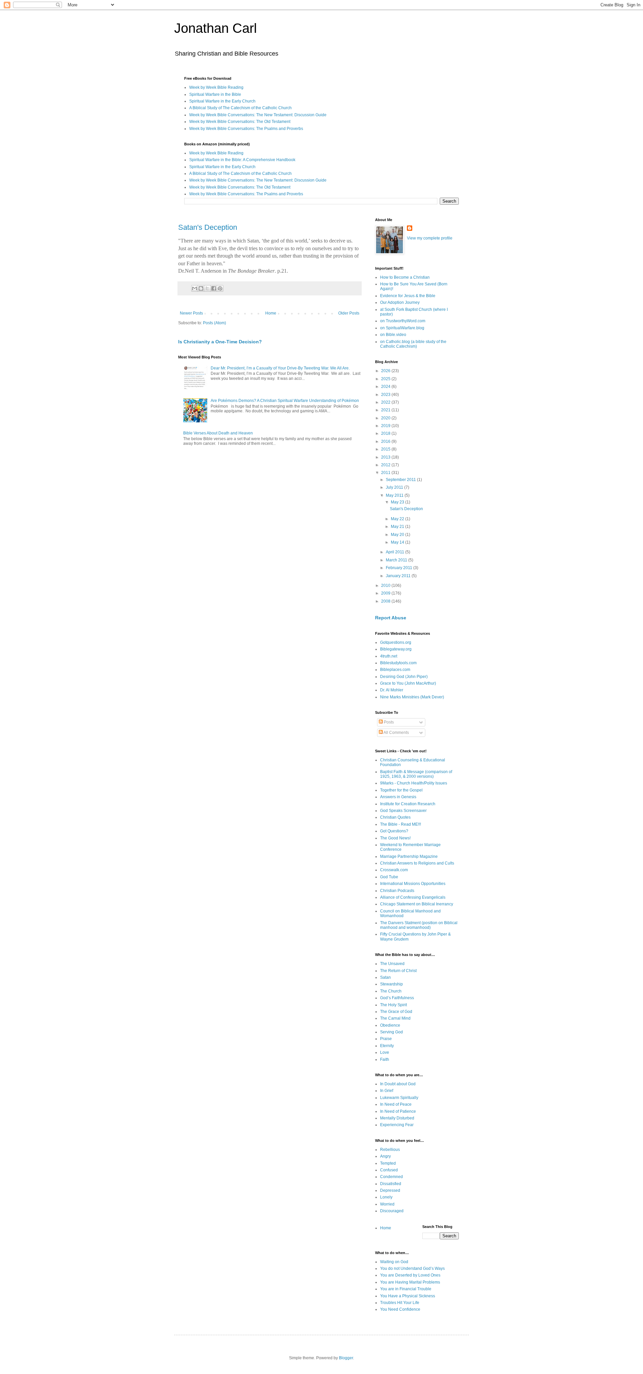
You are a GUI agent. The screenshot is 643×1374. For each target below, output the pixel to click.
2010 (386, 585)
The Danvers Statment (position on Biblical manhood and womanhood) (418, 925)
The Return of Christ (398, 970)
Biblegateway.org (396, 649)
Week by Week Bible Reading (216, 87)
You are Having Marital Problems (410, 1282)
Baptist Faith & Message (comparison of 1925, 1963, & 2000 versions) (416, 774)
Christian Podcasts (397, 890)
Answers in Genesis (398, 797)
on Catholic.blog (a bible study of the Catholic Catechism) (413, 344)
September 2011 (401, 479)
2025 (386, 378)
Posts (388, 722)
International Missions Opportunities (412, 883)
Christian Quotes (395, 817)
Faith (384, 1059)
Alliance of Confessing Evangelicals (412, 897)
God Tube (389, 877)
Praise (386, 1038)
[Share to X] (207, 288)
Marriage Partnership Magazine (409, 856)
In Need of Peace (396, 1104)
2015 (386, 449)
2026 (386, 370)
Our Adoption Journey (400, 302)
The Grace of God (396, 1011)
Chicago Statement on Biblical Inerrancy (416, 904)
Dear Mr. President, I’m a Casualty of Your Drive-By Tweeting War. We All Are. (280, 368)
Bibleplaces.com (395, 669)
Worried (387, 1204)
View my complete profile (429, 238)
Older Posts (348, 313)
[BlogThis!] (201, 288)
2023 (386, 394)
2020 (386, 418)
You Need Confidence (400, 1309)
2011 (386, 472)
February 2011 (399, 567)
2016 (386, 441)
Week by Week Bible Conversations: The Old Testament (239, 121)
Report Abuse (390, 617)
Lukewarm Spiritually (399, 1097)
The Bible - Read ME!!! (400, 824)
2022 (386, 402)
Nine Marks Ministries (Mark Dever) (412, 697)
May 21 (398, 526)
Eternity (387, 1045)
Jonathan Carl (215, 28)
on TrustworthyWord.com (402, 321)
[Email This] (194, 288)
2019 (386, 425)
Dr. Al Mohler (391, 690)
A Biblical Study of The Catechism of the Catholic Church (240, 108)
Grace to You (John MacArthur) (408, 683)
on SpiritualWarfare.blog (402, 328)
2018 (386, 433)
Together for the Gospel (401, 790)
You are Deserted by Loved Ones (410, 1275)
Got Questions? (394, 831)
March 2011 (397, 560)
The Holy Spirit (393, 1005)
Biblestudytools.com (398, 663)
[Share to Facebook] (213, 288)
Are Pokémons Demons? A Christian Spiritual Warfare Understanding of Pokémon (285, 400)
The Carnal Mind (395, 1018)
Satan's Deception (207, 227)
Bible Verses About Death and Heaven (218, 433)
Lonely (386, 1197)
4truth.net (388, 656)
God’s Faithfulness (397, 997)
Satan (385, 977)
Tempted (388, 1163)
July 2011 (395, 487)
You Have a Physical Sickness (407, 1296)
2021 (386, 410)
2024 (386, 386)
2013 (386, 457)
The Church (391, 991)
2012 (386, 465)
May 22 (398, 519)
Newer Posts (191, 313)
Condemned (391, 1176)
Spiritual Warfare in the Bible (215, 94)
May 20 (398, 534)
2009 (386, 593)
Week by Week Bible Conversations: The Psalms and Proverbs (246, 128)
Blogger (346, 1358)
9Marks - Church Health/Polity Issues (413, 783)
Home (270, 313)
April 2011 (395, 552)
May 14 (398, 542)
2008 (386, 601)
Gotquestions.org (395, 642)
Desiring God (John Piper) (404, 676)
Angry (385, 1156)
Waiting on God (394, 1261)
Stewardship (391, 984)
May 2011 (395, 495)
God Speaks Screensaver (403, 810)
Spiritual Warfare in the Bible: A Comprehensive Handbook (242, 159)
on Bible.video (393, 334)
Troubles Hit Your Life (399, 1302)
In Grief (386, 1090)
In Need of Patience (398, 1111)
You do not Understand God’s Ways (412, 1268)
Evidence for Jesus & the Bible (407, 295)
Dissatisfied (390, 1183)
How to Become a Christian (405, 277)
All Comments (396, 732)
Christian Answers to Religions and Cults (417, 863)
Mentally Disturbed (397, 1118)
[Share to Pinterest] (220, 288)
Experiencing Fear (397, 1124)
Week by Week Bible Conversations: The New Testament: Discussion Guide (258, 115)
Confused (389, 1170)
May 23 (398, 502)
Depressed (390, 1190)
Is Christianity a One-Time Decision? (220, 341)
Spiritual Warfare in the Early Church (222, 101)
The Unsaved (392, 963)
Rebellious (390, 1149)
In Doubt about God (398, 1084)
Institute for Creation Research (407, 804)
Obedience (390, 1025)
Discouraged (392, 1211)
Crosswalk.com (394, 870)
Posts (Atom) (214, 323)
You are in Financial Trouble (405, 1289)
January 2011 (399, 575)
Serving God (391, 1032)
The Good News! (395, 838)
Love (384, 1052)
